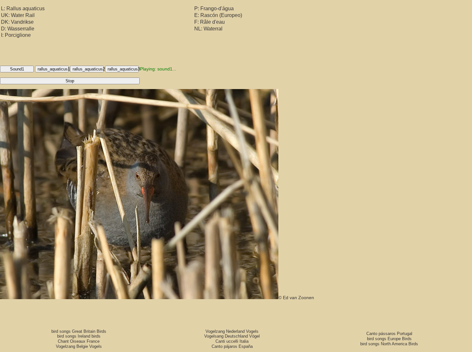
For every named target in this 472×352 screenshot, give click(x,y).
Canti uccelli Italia (232, 341)
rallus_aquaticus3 (123, 69)
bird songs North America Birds (389, 343)
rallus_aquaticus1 (53, 69)
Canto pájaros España (232, 346)
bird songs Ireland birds (79, 336)
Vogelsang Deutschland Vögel (232, 336)
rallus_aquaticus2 (88, 69)
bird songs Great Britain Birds (78, 331)
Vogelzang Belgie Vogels (79, 346)
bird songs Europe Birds (389, 338)
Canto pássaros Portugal (389, 333)
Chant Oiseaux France (79, 341)
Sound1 (17, 69)
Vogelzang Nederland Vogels (231, 331)
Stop (70, 80)
